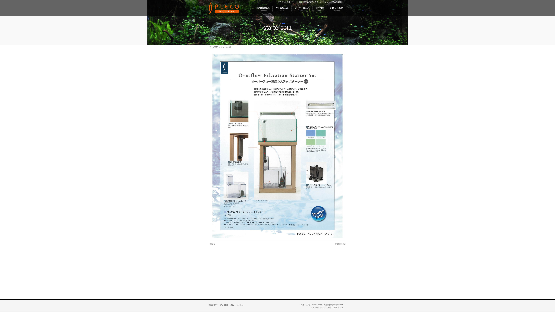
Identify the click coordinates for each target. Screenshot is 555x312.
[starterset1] (278, 146)
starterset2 (340, 244)
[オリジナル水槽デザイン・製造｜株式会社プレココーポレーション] (224, 12)
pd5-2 (212, 244)
